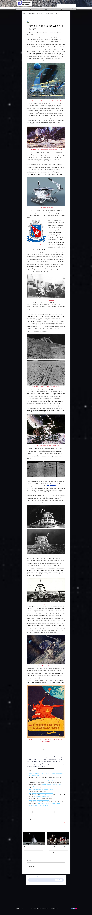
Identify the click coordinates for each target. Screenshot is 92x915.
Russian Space (32, 13)
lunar (46, 812)
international (36, 812)
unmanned (51, 812)
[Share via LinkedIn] (33, 819)
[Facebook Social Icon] (72, 908)
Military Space (40, 13)
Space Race (29, 812)
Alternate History (49, 13)
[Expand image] (46, 346)
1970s (42, 812)
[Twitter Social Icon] (74, 908)
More (56, 13)
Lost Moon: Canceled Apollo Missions (57, 847)
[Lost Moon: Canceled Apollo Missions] (58, 838)
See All (68, 830)
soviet (56, 812)
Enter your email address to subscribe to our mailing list (41, 876)
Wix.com (25, 909)
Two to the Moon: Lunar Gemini (31, 847)
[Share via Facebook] (27, 819)
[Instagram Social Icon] (76, 908)
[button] (67, 13)
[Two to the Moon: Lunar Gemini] (34, 838)
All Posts (24, 13)
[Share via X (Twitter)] (30, 819)
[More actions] (64, 22)
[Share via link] (36, 819)
